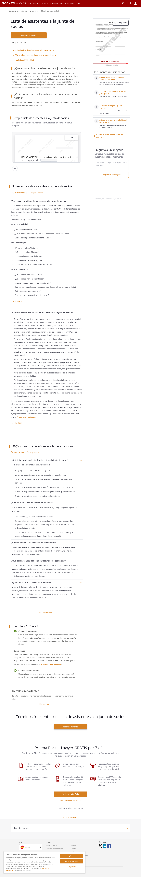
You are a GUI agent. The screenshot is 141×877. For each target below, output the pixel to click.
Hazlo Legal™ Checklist (24, 60)
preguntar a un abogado (51, 664)
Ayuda (73, 845)
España (27, 847)
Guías (61, 3)
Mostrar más (44, 704)
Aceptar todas (72, 856)
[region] (44, 862)
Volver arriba (48, 612)
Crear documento (28, 35)
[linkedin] (104, 846)
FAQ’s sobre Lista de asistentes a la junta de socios (36, 55)
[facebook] (109, 846)
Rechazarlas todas (71, 861)
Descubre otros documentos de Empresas (109, 136)
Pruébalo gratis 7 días (70, 794)
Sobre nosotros (70, 3)
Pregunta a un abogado (26, 417)
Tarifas (79, 3)
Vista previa (122, 23)
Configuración (72, 867)
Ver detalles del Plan (70, 800)
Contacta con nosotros (54, 849)
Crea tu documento (34, 3)
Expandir (72, 137)
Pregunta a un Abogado (50, 3)
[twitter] (100, 846)
